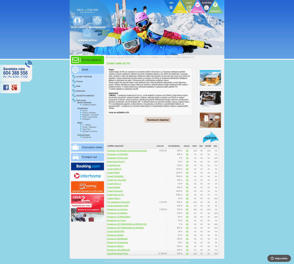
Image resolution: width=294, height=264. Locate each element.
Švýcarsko (144, 57)
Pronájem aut (89, 157)
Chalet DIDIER (113, 173)
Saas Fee (86, 129)
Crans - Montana (89, 127)
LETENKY (198, 11)
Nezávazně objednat (158, 120)
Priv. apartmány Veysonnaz (118, 202)
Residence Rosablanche (117, 242)
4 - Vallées (167, 57)
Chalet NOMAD (113, 187)
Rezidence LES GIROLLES (118, 250)
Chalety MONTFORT (115, 231)
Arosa (84, 110)
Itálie (78, 86)
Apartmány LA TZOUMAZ (117, 154)
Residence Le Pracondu (117, 209)
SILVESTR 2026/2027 (85, 96)
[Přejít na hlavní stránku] (107, 10)
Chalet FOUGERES (115, 176)
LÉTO (180, 11)
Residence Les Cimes (116, 220)
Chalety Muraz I (113, 198)
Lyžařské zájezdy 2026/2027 (121, 57)
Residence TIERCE (115, 246)
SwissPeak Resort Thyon (117, 254)
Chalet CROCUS (114, 169)
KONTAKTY (215, 11)
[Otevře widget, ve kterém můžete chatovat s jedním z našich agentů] (279, 258)
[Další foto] (209, 137)
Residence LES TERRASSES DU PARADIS (125, 228)
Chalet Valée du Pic (184, 57)
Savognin (86, 119)
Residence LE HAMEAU (117, 213)
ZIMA (171, 3)
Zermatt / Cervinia (89, 131)
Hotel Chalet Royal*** (116, 162)
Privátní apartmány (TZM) (117, 206)
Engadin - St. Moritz (90, 115)
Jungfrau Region (89, 105)
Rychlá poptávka (91, 59)
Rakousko (80, 91)
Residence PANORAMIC (117, 239)
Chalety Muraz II (114, 184)
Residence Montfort (115, 235)
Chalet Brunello (113, 165)
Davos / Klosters (89, 113)
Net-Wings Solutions (145, 261)
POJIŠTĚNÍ (206, 3)
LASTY (189, 3)
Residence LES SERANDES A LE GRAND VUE (127, 224)
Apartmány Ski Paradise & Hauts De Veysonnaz (127, 151)
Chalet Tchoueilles (115, 191)
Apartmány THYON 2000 (117, 158)
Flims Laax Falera (89, 117)
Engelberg (86, 137)
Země (85, 69)
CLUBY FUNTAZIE (84, 77)
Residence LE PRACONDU (118, 217)
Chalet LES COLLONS (116, 180)
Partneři (186, 261)
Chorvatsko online (92, 147)
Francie (79, 81)
